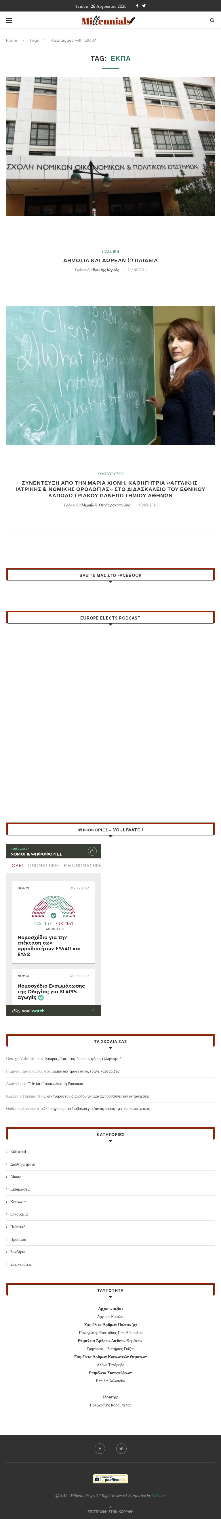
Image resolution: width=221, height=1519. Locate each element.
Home (11, 40)
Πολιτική (17, 1226)
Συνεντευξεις (110, 474)
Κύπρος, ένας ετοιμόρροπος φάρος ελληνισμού (83, 1058)
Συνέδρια (17, 1251)
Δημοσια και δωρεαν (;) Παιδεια (110, 260)
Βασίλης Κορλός (106, 269)
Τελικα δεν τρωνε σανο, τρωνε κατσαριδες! (85, 1071)
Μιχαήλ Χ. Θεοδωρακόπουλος (106, 505)
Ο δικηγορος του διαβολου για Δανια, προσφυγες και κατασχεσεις (96, 1096)
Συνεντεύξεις (21, 1264)
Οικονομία (19, 1214)
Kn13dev (158, 1495)
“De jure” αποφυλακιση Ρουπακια (55, 1083)
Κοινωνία (18, 1201)
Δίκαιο (15, 1176)
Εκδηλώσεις (20, 1189)
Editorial (18, 1151)
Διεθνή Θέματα (22, 1164)
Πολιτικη (110, 251)
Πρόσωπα (18, 1239)
